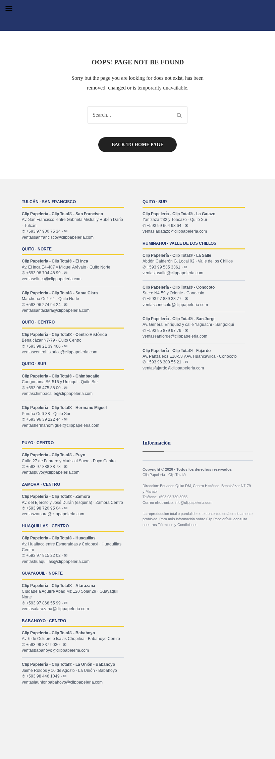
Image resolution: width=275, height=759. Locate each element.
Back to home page (137, 144)
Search (179, 115)
